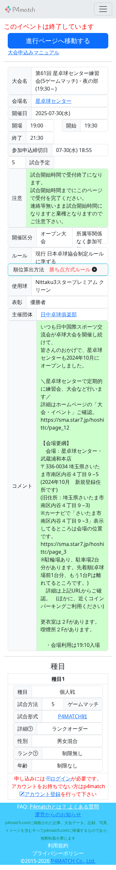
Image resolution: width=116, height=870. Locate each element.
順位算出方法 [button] (52, 269)
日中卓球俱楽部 (59, 314)
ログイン (60, 778)
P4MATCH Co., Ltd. (73, 861)
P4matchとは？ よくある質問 (64, 806)
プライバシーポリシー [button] (58, 853)
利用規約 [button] (58, 845)
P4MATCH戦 (72, 716)
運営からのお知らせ (58, 814)
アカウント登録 (42, 794)
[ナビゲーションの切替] (103, 9)
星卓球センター (53, 100)
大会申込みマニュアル (33, 52)
